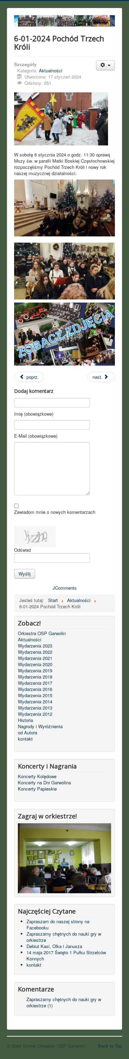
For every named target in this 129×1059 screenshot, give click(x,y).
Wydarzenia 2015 (35, 695)
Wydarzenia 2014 (35, 702)
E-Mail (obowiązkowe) (35, 436)
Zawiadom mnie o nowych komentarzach (54, 512)
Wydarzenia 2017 (35, 683)
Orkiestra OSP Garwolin (42, 633)
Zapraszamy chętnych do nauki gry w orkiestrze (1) (63, 1002)
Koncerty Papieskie (37, 789)
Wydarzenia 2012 (35, 714)
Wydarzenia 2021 (35, 658)
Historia (25, 720)
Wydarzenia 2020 (35, 664)
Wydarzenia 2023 (35, 646)
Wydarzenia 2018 (35, 677)
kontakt (25, 739)
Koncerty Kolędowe (37, 776)
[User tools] (105, 65)
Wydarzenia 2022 (35, 652)
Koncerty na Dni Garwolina (44, 783)
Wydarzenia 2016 (35, 689)
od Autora (27, 733)
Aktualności (50, 70)
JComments (65, 587)
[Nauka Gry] (64, 857)
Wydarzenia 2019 (35, 671)
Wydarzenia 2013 (35, 708)
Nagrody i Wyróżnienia (40, 726)
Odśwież (22, 550)
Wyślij (25, 573)
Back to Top (110, 1045)
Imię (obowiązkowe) (33, 414)
